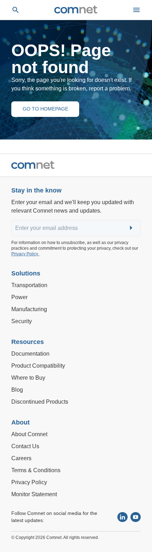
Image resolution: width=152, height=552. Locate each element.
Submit (131, 228)
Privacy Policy (25, 253)
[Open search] (15, 10)
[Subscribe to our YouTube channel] (135, 517)
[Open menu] (136, 10)
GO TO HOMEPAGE (45, 109)
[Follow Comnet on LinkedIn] (122, 517)
